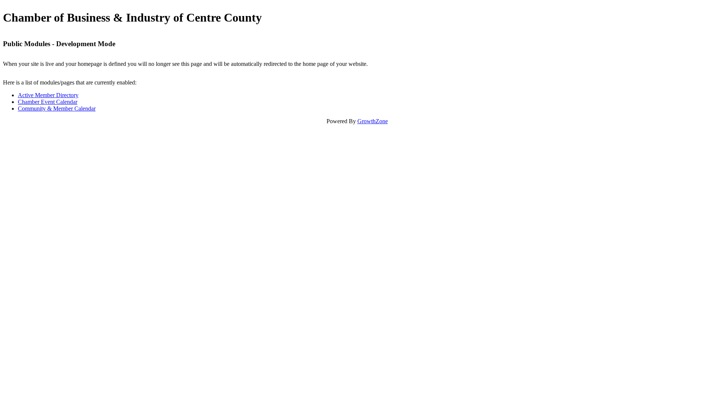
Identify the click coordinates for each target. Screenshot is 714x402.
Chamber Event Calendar (47, 102)
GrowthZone (372, 121)
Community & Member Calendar (57, 108)
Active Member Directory (48, 95)
